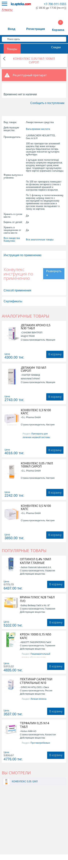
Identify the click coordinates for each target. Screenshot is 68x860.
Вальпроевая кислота (38, 129)
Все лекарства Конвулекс (12, 239)
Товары (12, 49)
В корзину (54, 354)
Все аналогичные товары (39, 239)
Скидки (56, 47)
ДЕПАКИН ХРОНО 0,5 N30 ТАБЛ (35, 327)
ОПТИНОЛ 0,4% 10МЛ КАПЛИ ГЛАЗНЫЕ (35, 561)
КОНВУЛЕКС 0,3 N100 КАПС (36, 412)
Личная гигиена (38, 699)
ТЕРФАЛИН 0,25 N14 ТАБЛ (34, 725)
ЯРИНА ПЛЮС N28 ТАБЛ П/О (37, 599)
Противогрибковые (40, 743)
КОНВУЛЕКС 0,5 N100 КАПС (36, 507)
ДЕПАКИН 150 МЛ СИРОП (33, 369)
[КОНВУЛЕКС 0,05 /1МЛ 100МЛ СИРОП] (6, 781)
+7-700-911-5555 (55, 4)
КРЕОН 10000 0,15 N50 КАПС (35, 636)
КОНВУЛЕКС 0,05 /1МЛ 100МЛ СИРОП (37, 465)
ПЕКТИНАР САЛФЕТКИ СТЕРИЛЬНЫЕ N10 (36, 681)
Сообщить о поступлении (47, 103)
